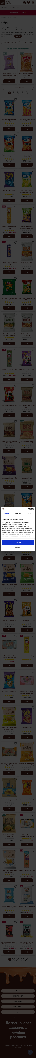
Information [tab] (18, 513)
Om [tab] (29, 513)
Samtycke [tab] (6, 513)
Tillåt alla (18, 542)
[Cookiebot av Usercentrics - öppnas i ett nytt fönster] (26, 509)
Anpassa (17, 547)
